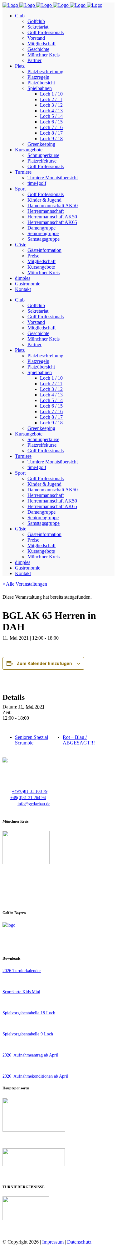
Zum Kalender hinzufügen (44, 663)
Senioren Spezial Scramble (31, 740)
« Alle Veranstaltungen (24, 584)
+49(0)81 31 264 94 (28, 797)
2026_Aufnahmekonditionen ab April (35, 1076)
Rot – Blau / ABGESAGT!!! (79, 740)
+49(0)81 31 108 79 (29, 791)
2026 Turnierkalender (21, 970)
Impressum (53, 1241)
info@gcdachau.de (33, 804)
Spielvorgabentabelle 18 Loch (28, 1013)
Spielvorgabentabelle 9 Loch (27, 1034)
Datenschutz (79, 1241)
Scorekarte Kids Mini (21, 992)
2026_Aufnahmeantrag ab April (30, 1055)
